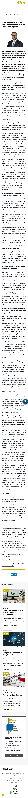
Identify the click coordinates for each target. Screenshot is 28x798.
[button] (3, 795)
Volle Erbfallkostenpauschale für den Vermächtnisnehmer (14, 691)
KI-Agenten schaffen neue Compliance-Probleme (14, 651)
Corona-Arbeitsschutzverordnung (16, 93)
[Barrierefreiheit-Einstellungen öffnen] (25, 401)
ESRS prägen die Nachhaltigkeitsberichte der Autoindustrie (14, 610)
